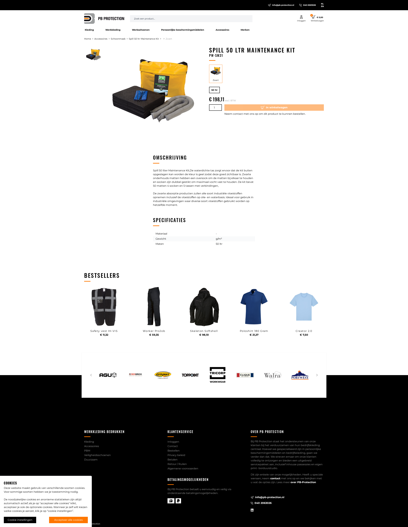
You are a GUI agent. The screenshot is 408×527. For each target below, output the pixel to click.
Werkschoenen (141, 29)
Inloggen (173, 441)
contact (275, 478)
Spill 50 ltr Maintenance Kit (144, 38)
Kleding (89, 29)
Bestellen (174, 450)
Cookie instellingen (20, 519)
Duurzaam (91, 459)
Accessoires (222, 29)
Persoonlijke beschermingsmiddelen (182, 29)
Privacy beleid (176, 455)
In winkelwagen (277, 107)
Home (87, 38)
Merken (245, 29)
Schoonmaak (118, 38)
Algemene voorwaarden (183, 468)
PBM (87, 450)
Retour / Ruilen (177, 464)
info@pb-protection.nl (283, 5)
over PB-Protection (303, 482)
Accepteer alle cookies (68, 519)
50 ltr (214, 90)
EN (322, 6)
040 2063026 (309, 5)
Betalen (173, 459)
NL (322, 4)
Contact (173, 446)
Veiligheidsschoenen (97, 455)
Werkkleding (112, 29)
